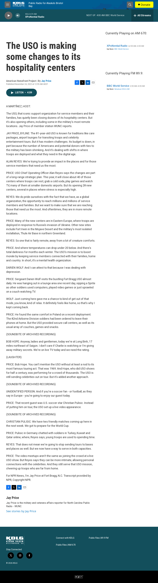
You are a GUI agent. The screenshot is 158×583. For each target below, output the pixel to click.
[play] (8, 15)
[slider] (22, 15)
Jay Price (46, 80)
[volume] (17, 15)
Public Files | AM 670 (66, 545)
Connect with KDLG (65, 538)
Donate (145, 4)
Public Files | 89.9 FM (98, 538)
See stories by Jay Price (21, 511)
